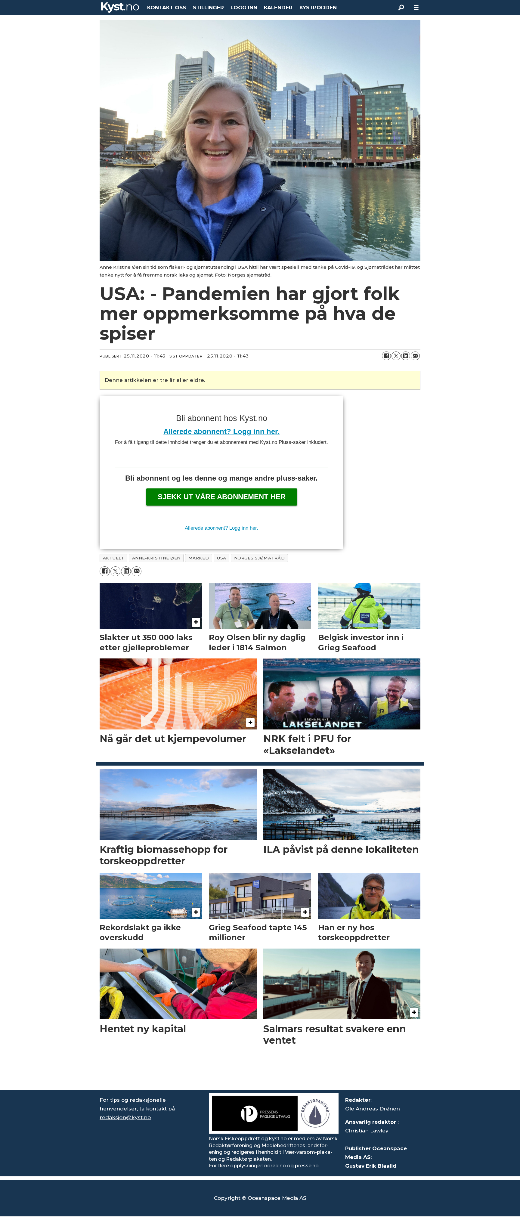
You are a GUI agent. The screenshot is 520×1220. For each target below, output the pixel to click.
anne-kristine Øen (156, 558)
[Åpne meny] (416, 7)
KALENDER (278, 8)
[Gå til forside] (120, 7)
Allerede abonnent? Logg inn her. (221, 431)
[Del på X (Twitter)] (396, 356)
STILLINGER (208, 8)
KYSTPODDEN (318, 8)
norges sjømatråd (259, 558)
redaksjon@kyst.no (125, 1117)
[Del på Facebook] (386, 356)
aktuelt (113, 558)
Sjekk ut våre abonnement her (222, 497)
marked (198, 558)
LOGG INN (244, 8)
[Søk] (401, 7)
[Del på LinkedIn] (405, 356)
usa (221, 558)
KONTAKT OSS (166, 8)
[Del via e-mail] (415, 356)
